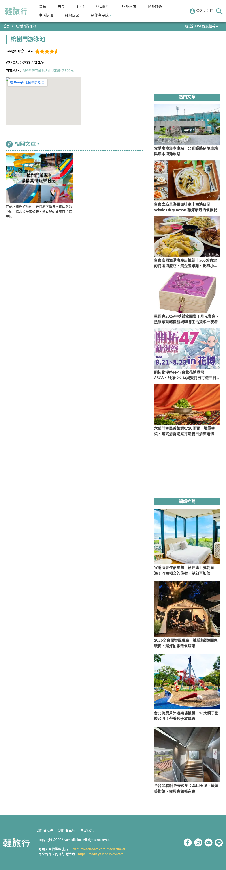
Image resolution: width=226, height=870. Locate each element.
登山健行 (103, 6)
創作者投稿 (45, 830)
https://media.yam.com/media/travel (98, 849)
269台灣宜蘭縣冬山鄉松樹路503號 (48, 71)
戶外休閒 (129, 6)
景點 (42, 6)
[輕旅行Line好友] (219, 842)
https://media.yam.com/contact (100, 854)
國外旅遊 (155, 6)
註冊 (210, 11)
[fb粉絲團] (188, 842)
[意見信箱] (208, 842)
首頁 (6, 26)
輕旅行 (16, 11)
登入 (199, 11)
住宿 (80, 6)
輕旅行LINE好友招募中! (202, 26)
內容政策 (87, 830)
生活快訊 (46, 15)
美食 (61, 6)
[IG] (198, 842)
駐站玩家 (72, 15)
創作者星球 (100, 15)
